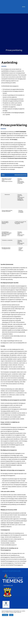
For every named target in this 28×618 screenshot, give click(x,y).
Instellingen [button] (5, 614)
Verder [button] (11, 614)
